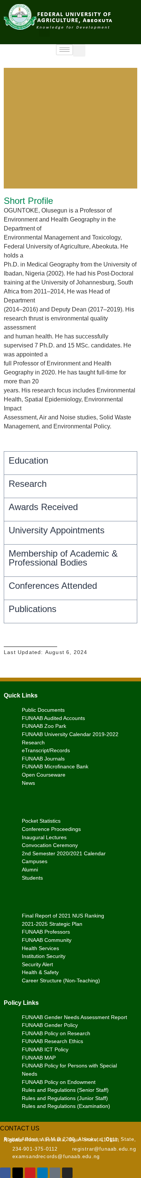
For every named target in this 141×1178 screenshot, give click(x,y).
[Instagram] (67, 1173)
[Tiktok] (55, 1173)
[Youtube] (30, 1173)
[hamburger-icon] (64, 49)
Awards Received (43, 507)
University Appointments (57, 530)
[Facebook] (5, 1173)
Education (28, 460)
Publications (32, 609)
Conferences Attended (53, 586)
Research (28, 484)
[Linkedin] (42, 1173)
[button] (44, 30)
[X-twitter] (17, 1173)
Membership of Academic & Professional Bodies (63, 557)
